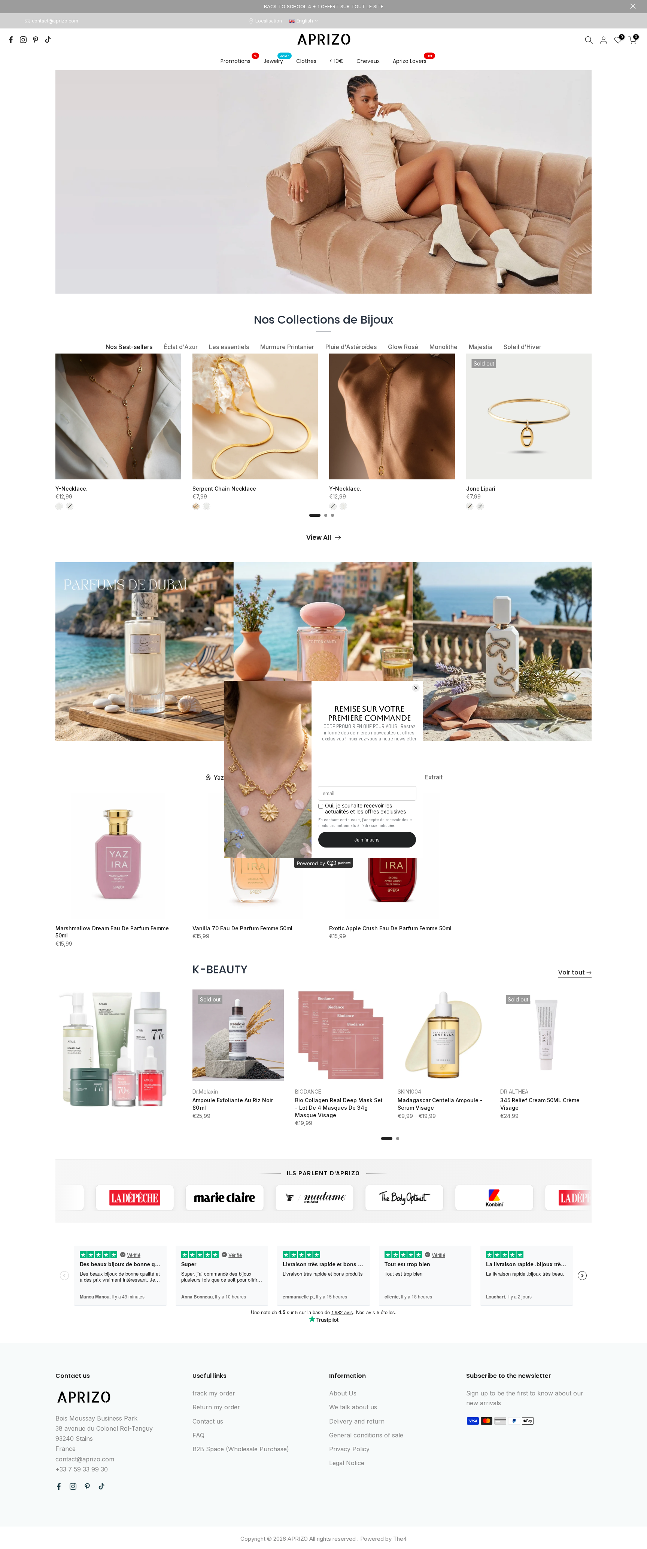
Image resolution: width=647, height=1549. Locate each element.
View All (318, 537)
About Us (342, 1393)
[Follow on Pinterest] (35, 39)
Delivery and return (357, 1421)
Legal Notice (346, 1463)
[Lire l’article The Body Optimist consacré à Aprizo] (336, 1198)
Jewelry (276, 61)
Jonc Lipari (480, 488)
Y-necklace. (71, 488)
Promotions (238, 61)
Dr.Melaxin (205, 1091)
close (14, 6)
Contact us (207, 1421)
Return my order (216, 1407)
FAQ (198, 1435)
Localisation (268, 21)
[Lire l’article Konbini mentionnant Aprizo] (426, 1198)
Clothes (306, 61)
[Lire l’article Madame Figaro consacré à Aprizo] (246, 1198)
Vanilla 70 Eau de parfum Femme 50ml (242, 928)
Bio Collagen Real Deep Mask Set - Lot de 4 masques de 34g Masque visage (339, 1107)
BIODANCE (308, 1091)
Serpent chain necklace (224, 488)
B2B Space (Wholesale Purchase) (240, 1449)
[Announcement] (323, 6)
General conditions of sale (366, 1435)
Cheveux (368, 61)
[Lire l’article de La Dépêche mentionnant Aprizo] (67, 1198)
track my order (213, 1393)
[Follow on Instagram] (23, 39)
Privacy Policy (349, 1449)
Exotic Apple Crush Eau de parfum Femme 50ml (390, 928)
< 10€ (336, 61)
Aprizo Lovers (412, 61)
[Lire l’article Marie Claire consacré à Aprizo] (157, 1198)
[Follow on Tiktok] (48, 39)
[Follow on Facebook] (10, 39)
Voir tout (571, 972)
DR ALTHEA (514, 1091)
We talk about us (353, 1407)
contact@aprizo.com (55, 21)
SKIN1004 (409, 1091)
